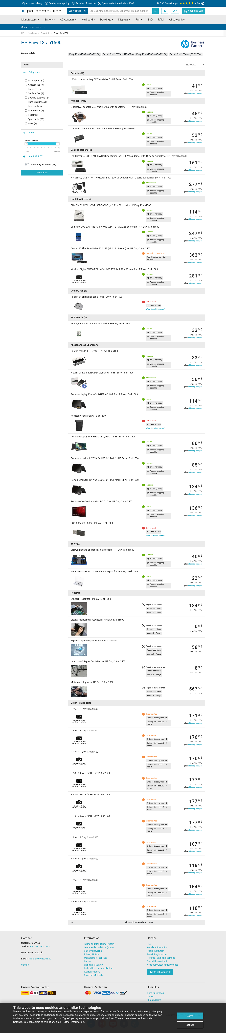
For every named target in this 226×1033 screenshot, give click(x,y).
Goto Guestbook (155, 993)
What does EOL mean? (155, 309)
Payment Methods (93, 975)
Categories (34, 72)
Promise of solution (85, 3)
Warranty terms (92, 971)
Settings (190, 1025)
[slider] (26, 143)
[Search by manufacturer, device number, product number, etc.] (155, 11)
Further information (73, 1021)
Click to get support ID (160, 972)
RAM (161, 19)
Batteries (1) (34, 89)
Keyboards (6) (35, 106)
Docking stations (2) (38, 97)
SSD (150, 19)
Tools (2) (32, 123)
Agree (190, 1016)
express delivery (34, 3)
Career (150, 996)
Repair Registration (157, 954)
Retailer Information (157, 947)
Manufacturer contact (95, 957)
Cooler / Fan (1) (36, 93)
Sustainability (154, 1000)
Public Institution (155, 951)
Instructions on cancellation (98, 968)
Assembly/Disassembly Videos (162, 964)
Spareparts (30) (36, 119)
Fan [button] (138, 19)
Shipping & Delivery (93, 964)
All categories (177, 19)
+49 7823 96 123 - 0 (40, 946)
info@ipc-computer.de (39, 958)
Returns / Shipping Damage (161, 957)
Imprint (87, 961)
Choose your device (31, 27)
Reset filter (42, 172)
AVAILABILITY (35, 156)
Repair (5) (33, 115)
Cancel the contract (157, 961)
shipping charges (195, 93)
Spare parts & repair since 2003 (118, 3)
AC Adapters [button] (67, 19)
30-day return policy (58, 3)
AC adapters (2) (36, 80)
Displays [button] (123, 19)
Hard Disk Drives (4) (38, 102)
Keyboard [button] (87, 19)
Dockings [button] (105, 19)
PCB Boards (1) (36, 110)
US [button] (174, 10)
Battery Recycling (93, 951)
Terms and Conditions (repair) (99, 944)
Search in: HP (75, 10)
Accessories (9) (36, 84)
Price (31, 132)
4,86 (178, 3)
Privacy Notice (91, 954)
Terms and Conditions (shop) (99, 947)
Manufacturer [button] (29, 19)
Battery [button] (49, 19)
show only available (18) (43, 164)
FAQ (149, 944)
